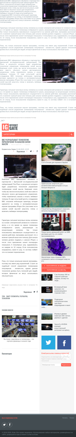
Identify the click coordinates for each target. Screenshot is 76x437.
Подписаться (66, 365)
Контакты (65, 418)
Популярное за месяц (56, 270)
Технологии (6, 298)
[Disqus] (20, 379)
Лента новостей (16, 144)
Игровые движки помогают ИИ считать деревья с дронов (62, 316)
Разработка (24, 296)
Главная (27, 144)
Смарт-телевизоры (12, 296)
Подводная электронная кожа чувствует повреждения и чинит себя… (55, 303)
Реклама (72, 418)
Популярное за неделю (56, 266)
